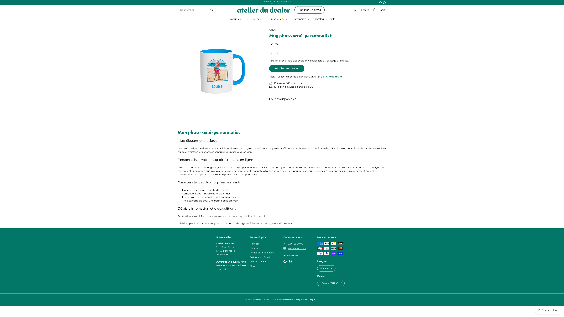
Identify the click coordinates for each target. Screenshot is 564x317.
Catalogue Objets (325, 19)
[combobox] (197, 10)
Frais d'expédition (297, 60)
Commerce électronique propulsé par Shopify (294, 300)
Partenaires (300, 19)
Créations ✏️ (277, 19)
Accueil (273, 30)
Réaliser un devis (309, 9)
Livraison (254, 248)
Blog (252, 266)
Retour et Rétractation (262, 252)
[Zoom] (218, 70)
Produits (234, 19)
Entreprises (254, 19)
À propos (254, 243)
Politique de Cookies (261, 257)
